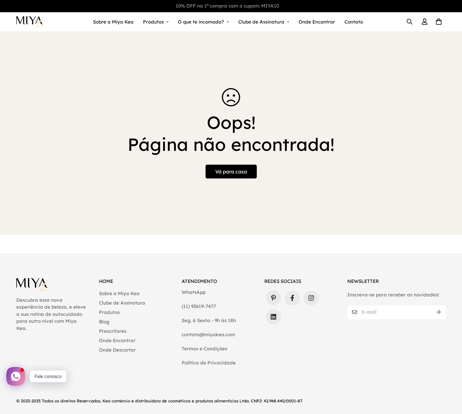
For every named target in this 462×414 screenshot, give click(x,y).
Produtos (153, 22)
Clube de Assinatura (261, 22)
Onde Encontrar (317, 22)
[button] (437, 22)
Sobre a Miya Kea (113, 22)
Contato (353, 22)
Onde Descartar (117, 350)
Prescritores (112, 331)
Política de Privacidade (209, 363)
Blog (104, 322)
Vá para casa (231, 171)
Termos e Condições (204, 349)
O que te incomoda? (201, 22)
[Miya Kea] (29, 21)
